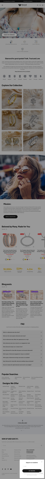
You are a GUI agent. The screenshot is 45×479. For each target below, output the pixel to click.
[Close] (41, 461)
